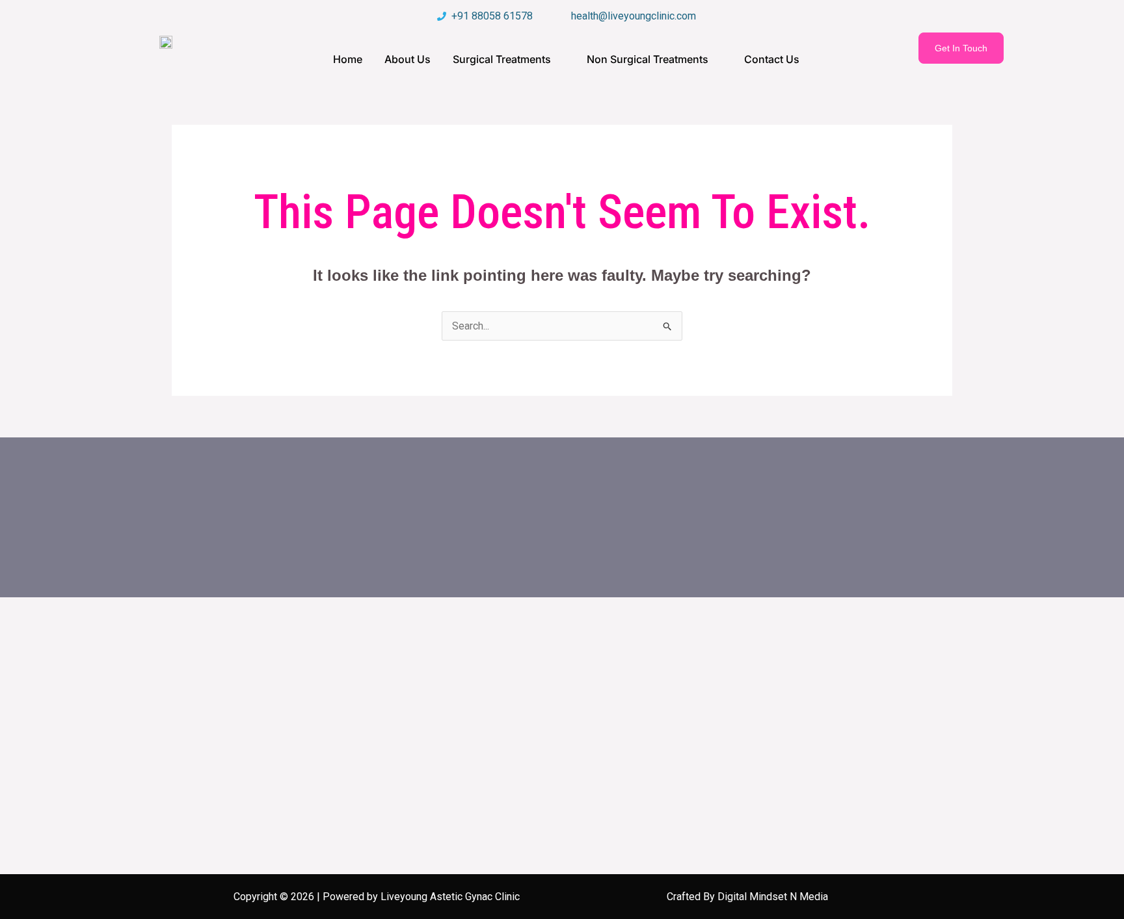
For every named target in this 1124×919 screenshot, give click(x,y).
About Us (407, 59)
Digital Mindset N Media (772, 896)
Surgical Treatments (502, 59)
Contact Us (771, 59)
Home (347, 59)
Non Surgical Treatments (647, 59)
